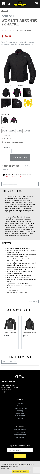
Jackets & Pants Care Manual (13, 142)
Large (19, 131)
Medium (12, 131)
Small (4, 131)
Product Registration (20, 408)
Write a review (9, 361)
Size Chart (7, 139)
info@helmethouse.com (9, 392)
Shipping (20, 403)
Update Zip (7, 170)
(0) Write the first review (22, 30)
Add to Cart (21, 157)
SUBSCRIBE (20, 456)
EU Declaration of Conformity (17, 292)
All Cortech (4, 11)
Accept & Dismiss (20, 471)
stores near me (10, 184)
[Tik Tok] (23, 377)
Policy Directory (20, 416)
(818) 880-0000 (6, 390)
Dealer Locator (20, 432)
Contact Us (20, 437)
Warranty (20, 411)
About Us (20, 418)
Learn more (5, 468)
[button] (14, 82)
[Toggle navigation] (3, 3)
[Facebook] (16, 377)
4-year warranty (12, 290)
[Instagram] (20, 377)
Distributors (20, 413)
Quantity (7, 148)
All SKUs (33, 301)
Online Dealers (30, 184)
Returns (20, 406)
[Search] (9, 3)
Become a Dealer (20, 435)
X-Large (26, 131)
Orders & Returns (20, 430)
